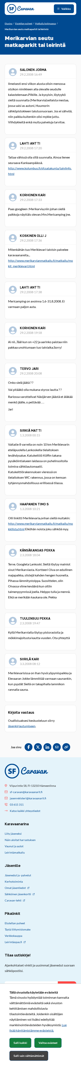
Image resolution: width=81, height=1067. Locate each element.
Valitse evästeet (48, 1042)
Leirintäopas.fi (13, 942)
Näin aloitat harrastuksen (20, 840)
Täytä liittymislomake (17, 929)
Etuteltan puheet (15, 923)
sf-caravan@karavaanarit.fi (26, 792)
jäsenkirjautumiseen (21, 726)
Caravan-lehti (13, 900)
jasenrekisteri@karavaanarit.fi (28, 798)
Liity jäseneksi (13, 833)
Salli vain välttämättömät (29, 1055)
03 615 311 (17, 804)
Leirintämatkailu (15, 852)
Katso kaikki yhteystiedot (25, 810)
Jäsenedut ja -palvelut (18, 875)
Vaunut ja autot (14, 846)
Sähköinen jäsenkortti (18, 894)
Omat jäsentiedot (15, 887)
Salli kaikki (20, 1042)
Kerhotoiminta (14, 881)
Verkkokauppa (13, 935)
